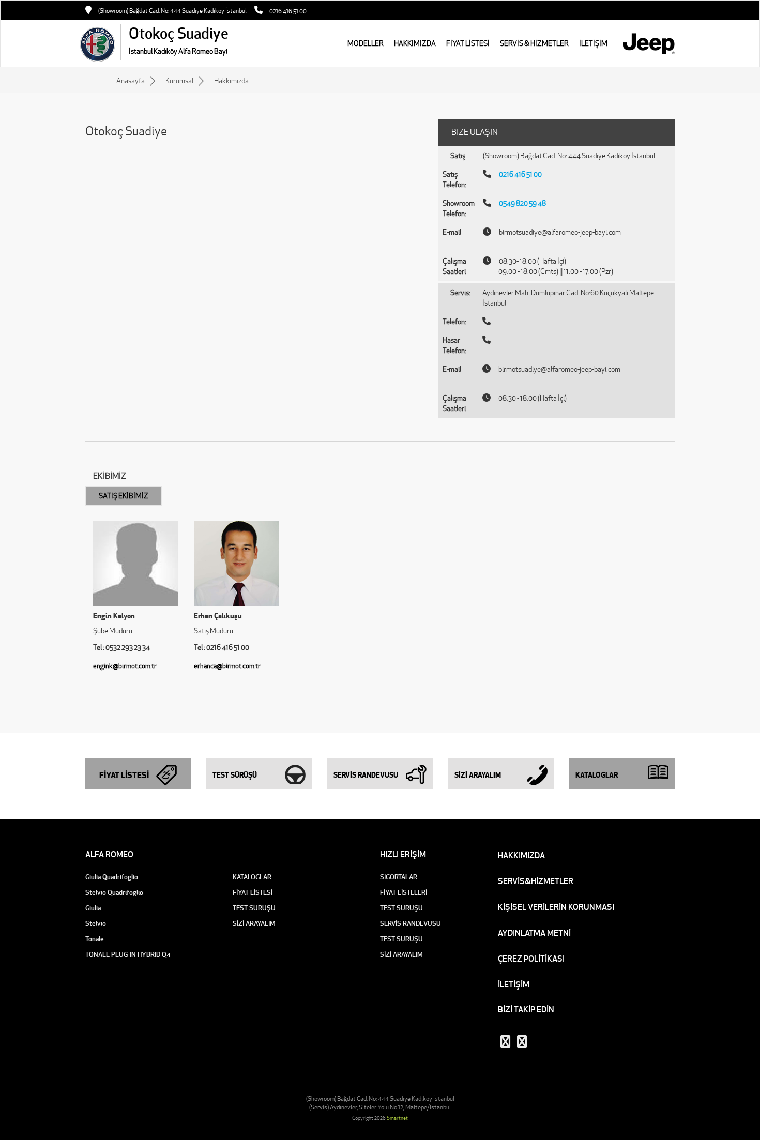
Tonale (94, 939)
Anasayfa (130, 80)
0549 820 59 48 (522, 203)
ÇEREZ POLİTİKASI (531, 958)
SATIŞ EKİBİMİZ (123, 495)
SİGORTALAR (398, 877)
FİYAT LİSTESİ (468, 43)
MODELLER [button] (365, 43)
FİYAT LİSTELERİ (403, 892)
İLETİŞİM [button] (593, 43)
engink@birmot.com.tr (125, 666)
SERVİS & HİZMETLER (534, 43)
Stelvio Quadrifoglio (114, 892)
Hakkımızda (231, 80)
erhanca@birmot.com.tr (227, 666)
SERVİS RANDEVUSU (410, 923)
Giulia (93, 908)
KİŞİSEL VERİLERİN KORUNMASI (556, 907)
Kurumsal (179, 80)
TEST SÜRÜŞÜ (254, 908)
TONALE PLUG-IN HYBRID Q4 (128, 954)
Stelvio (95, 923)
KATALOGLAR (252, 877)
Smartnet (397, 1118)
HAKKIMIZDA (415, 43)
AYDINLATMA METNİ (534, 932)
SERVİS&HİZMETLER (535, 881)
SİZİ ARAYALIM (254, 923)
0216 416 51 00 (288, 11)
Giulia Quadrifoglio (111, 877)
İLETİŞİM (513, 984)
